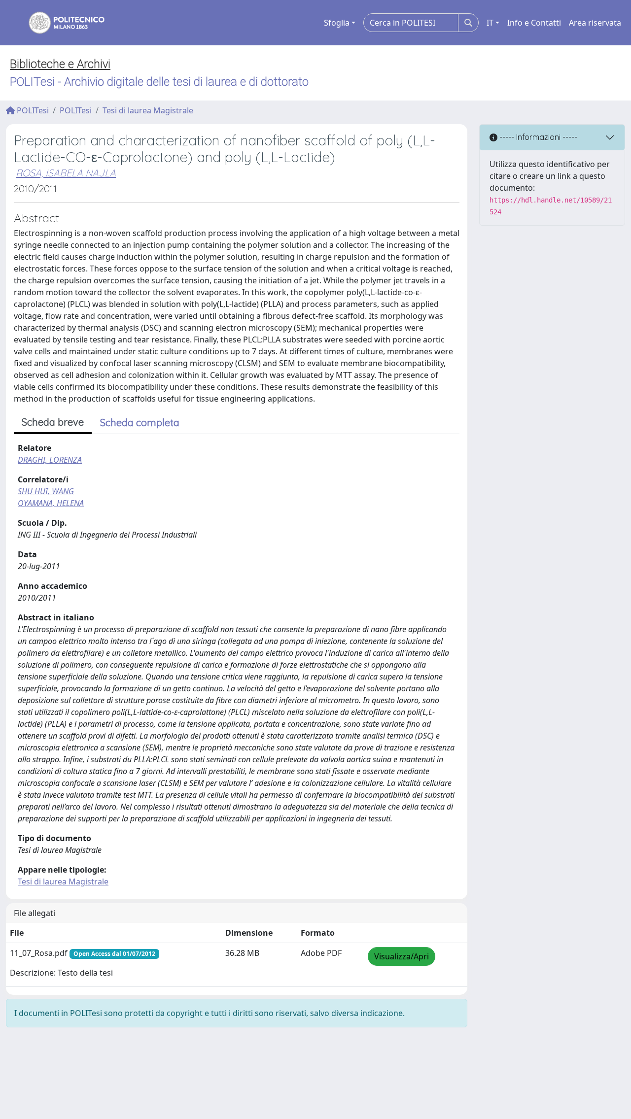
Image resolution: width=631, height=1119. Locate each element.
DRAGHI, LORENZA (50, 459)
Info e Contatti (534, 22)
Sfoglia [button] (337, 22)
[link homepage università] (60, 22)
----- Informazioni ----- (537, 137)
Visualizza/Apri (401, 956)
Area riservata (595, 22)
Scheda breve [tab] (53, 422)
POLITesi (32, 110)
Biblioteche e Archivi (60, 64)
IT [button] (490, 22)
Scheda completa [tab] (139, 422)
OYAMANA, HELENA (51, 503)
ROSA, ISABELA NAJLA (66, 173)
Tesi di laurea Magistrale (148, 110)
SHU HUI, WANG (46, 491)
